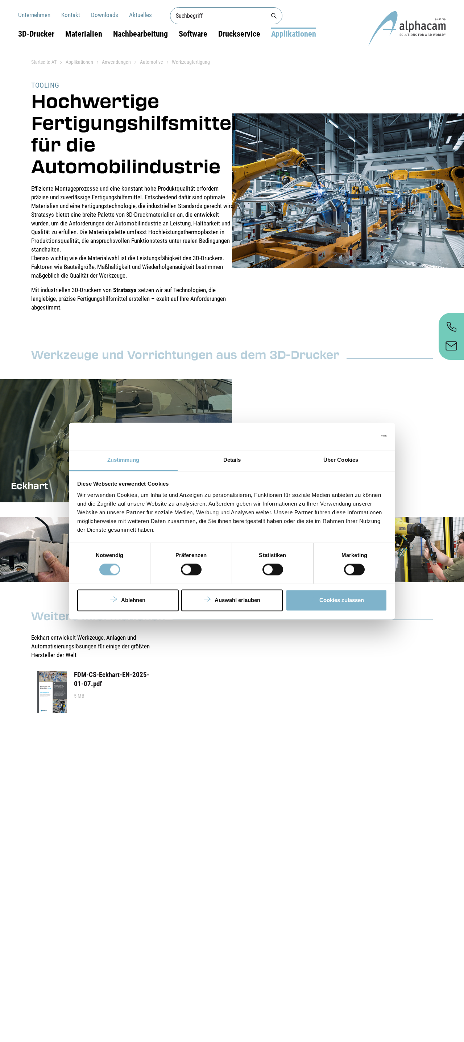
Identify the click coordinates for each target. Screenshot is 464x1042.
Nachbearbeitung (140, 33)
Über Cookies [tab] (340, 460)
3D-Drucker (36, 33)
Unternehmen (34, 14)
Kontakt (70, 14)
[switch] (191, 569)
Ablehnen (133, 600)
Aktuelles (140, 14)
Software (193, 33)
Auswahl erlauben (237, 600)
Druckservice (239, 33)
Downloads (104, 14)
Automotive (151, 62)
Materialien (83, 33)
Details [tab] (232, 460)
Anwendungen (116, 62)
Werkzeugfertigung (191, 62)
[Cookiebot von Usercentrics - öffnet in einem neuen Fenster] (355, 436)
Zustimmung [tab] (123, 460)
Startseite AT (44, 62)
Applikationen (293, 33)
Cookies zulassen (341, 600)
